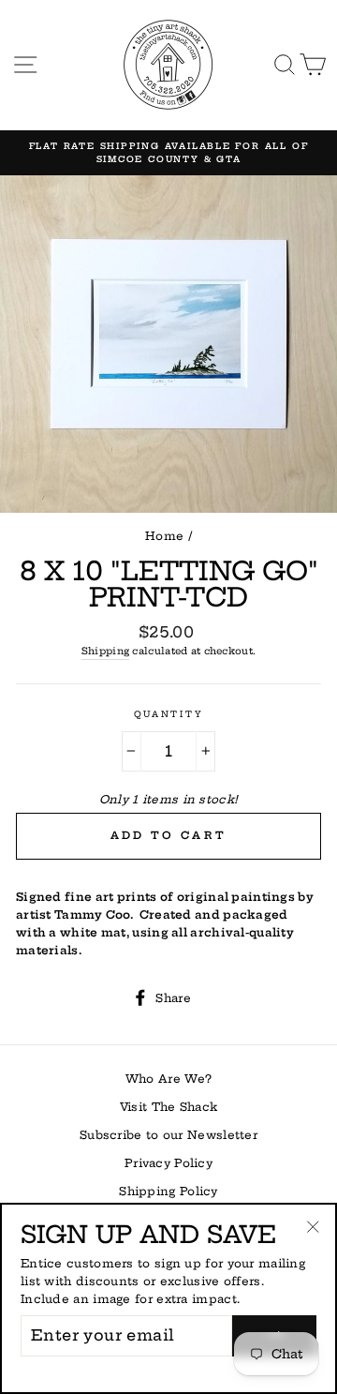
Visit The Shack (168, 1107)
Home (164, 536)
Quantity (168, 714)
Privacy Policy (168, 1163)
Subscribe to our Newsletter (168, 1135)
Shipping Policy (168, 1191)
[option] (168, 153)
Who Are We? (168, 1079)
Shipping (105, 651)
